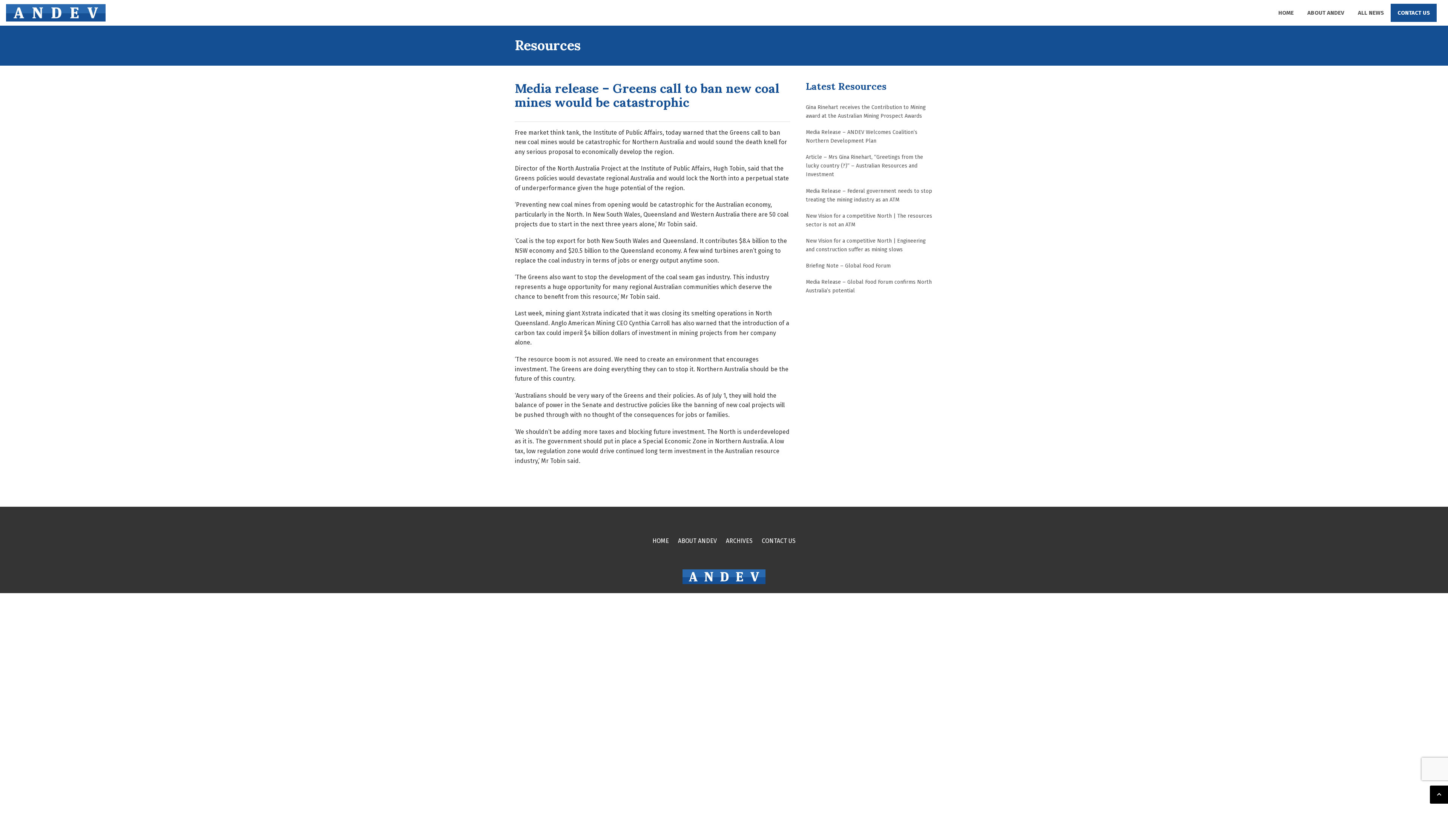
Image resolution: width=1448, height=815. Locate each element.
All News (1371, 12)
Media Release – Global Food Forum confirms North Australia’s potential (869, 286)
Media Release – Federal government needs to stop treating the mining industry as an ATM (869, 195)
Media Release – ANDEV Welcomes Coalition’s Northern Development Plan (861, 136)
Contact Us (1413, 12)
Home (1286, 12)
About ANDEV (1325, 12)
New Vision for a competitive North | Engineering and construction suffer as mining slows (866, 245)
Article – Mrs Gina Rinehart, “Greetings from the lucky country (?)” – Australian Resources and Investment (864, 166)
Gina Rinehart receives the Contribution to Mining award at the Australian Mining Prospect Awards (866, 111)
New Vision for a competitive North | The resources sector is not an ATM (869, 220)
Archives (739, 540)
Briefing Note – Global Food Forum (848, 266)
